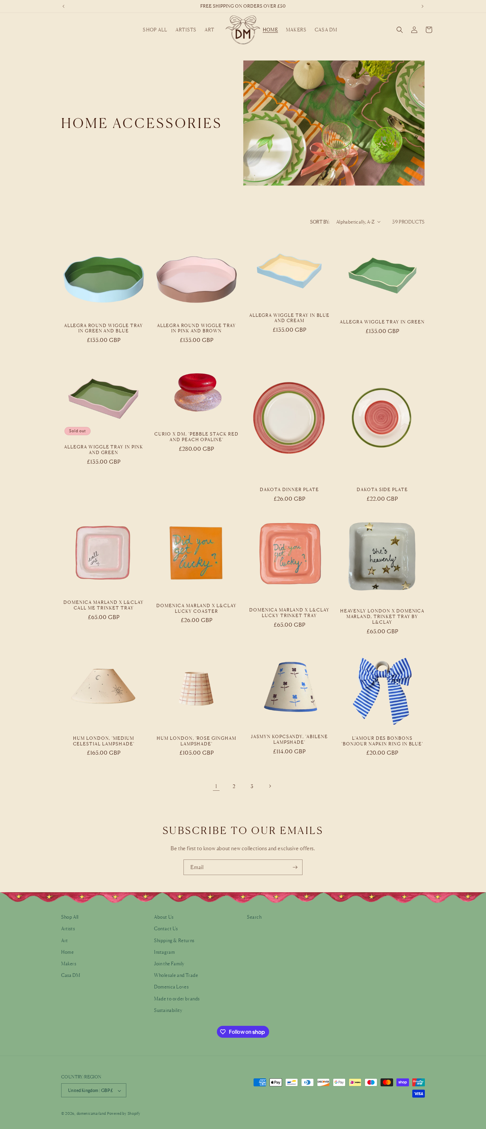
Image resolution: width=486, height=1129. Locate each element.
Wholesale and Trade (176, 975)
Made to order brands (177, 998)
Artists (68, 929)
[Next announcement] (422, 6)
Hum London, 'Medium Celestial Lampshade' (104, 740)
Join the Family (169, 963)
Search (254, 917)
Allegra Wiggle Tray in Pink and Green (103, 449)
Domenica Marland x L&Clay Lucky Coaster (196, 608)
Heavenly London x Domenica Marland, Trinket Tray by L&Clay (382, 616)
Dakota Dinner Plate (289, 489)
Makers (68, 963)
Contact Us (166, 929)
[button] (155, 30)
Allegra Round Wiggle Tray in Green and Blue (103, 328)
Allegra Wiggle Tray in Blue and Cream (289, 318)
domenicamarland (91, 1113)
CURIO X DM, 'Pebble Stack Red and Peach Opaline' (196, 436)
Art (64, 940)
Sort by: (320, 222)
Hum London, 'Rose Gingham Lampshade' (196, 740)
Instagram (164, 952)
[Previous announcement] (63, 6)
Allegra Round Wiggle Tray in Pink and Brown (196, 328)
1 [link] (216, 786)
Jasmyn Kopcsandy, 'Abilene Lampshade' (289, 739)
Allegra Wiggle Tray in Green (382, 321)
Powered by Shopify (124, 1113)
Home (67, 952)
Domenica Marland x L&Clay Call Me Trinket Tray (103, 605)
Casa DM (70, 975)
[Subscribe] (295, 867)
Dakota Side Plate (382, 489)
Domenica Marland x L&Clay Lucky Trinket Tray (289, 612)
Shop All (70, 917)
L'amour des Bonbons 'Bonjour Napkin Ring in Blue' (383, 740)
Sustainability (168, 1010)
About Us (164, 917)
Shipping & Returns (174, 940)
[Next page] (270, 786)
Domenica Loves (171, 987)
